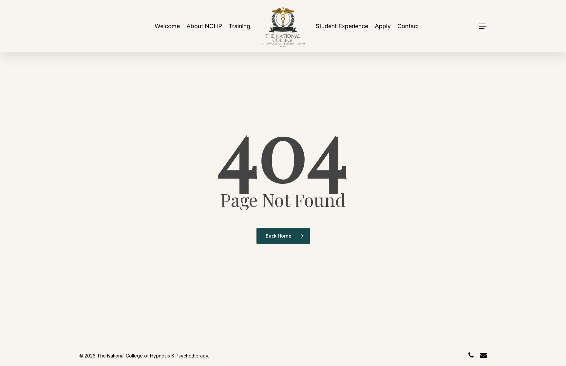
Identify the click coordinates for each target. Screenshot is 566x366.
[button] (483, 26)
